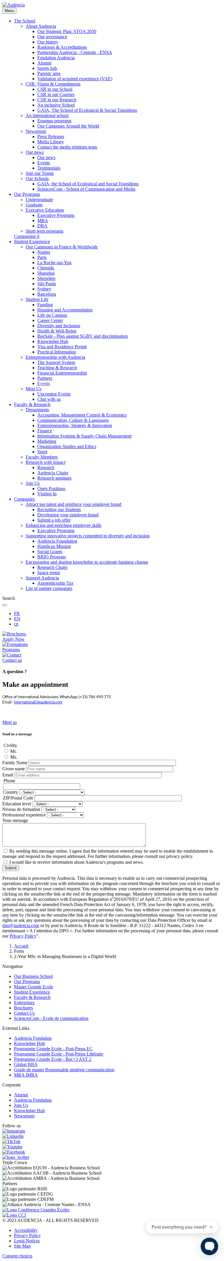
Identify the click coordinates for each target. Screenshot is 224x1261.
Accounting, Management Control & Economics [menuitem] (82, 414)
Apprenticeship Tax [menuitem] (55, 583)
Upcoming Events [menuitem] (54, 393)
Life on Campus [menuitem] (52, 315)
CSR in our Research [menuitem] (56, 99)
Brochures (23, 1007)
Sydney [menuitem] (44, 288)
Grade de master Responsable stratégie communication (64, 1069)
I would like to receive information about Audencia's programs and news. (76, 862)
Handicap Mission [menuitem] (54, 546)
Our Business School (33, 976)
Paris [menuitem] (41, 257)
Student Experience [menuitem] (32, 241)
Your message (15, 820)
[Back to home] (13, 4)
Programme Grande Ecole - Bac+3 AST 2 (52, 1059)
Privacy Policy (27, 1235)
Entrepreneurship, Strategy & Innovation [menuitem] (74, 425)
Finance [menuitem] (44, 430)
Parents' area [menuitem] (48, 73)
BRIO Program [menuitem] (51, 556)
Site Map (22, 1245)
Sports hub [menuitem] (47, 68)
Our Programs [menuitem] (27, 194)
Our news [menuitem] (35, 152)
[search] (4, 605)
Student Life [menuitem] (37, 299)
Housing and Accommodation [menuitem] (64, 309)
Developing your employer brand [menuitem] (68, 514)
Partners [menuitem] (44, 378)
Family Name (14, 762)
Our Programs (27, 981)
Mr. (13, 751)
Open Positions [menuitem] (51, 488)
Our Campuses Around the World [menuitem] (68, 125)
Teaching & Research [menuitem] (57, 367)
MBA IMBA (26, 1074)
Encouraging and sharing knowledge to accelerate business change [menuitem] (87, 562)
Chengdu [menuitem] (45, 267)
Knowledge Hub (29, 1043)
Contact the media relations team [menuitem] (67, 146)
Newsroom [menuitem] (36, 131)
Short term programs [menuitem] (44, 231)
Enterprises (24, 1002)
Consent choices (17, 1255)
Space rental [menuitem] (48, 572)
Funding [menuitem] (45, 304)
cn (16, 623)
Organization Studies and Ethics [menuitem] (66, 446)
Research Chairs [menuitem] (52, 567)
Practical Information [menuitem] (56, 351)
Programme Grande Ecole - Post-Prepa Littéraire (58, 1053)
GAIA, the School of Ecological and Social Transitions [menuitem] (88, 183)
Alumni (21, 1094)
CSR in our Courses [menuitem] (55, 94)
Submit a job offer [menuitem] (54, 520)
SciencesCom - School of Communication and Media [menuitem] (86, 189)
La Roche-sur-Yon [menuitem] (54, 262)
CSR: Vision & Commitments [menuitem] (53, 83)
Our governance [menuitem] (52, 36)
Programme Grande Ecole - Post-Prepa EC (53, 1048)
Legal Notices (27, 1240)
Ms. (13, 757)
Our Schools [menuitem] (37, 178)
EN (17, 618)
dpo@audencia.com (20, 925)
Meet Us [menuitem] (33, 388)
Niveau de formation (21, 809)
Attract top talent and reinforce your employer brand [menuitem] (73, 504)
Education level (16, 803)
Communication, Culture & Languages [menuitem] (73, 420)
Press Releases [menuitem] (50, 136)
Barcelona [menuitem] (46, 294)
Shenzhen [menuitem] (46, 278)
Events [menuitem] (43, 162)
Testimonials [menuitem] (48, 168)
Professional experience (24, 814)
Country (10, 792)
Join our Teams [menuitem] (40, 173)
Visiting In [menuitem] (47, 493)
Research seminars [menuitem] (54, 478)
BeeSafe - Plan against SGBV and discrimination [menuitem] (82, 336)
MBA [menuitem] (42, 220)
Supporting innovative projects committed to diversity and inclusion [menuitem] (88, 535)
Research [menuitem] (45, 467)
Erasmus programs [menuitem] (54, 120)
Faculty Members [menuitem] (42, 456)
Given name (13, 768)
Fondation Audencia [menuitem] (56, 57)
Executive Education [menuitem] (45, 210)
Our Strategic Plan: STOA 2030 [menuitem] (66, 31)
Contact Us (24, 1013)
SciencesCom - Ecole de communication (51, 1018)
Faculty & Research (32, 997)
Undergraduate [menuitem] (39, 199)
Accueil (21, 945)
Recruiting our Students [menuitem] (59, 509)
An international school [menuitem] (47, 115)
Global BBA (26, 1064)
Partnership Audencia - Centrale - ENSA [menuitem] (74, 52)
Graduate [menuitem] (34, 204)
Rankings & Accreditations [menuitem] (62, 47)
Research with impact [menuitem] (45, 462)
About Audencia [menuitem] (41, 26)
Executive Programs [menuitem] (55, 215)
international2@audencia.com (38, 702)
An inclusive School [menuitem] (56, 104)
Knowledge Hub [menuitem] (52, 341)
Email (7, 774)
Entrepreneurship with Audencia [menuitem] (55, 357)
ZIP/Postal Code (18, 797)
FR (17, 613)
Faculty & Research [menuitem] (32, 404)
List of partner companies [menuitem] (49, 588)
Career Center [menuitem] (50, 320)
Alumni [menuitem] (44, 62)
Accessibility (26, 1230)
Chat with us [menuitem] (49, 399)
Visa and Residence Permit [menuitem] (62, 346)
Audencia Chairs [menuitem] (52, 472)
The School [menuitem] (24, 20)
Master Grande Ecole (33, 986)
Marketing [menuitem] (46, 441)
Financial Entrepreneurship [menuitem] (62, 372)
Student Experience (32, 992)
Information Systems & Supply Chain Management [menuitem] (84, 435)
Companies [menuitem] (24, 499)
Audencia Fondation (33, 1038)
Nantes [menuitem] (43, 252)
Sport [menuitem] (42, 451)
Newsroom (24, 1115)
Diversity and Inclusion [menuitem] (58, 325)
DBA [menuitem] (42, 225)
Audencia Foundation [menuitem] (57, 541)
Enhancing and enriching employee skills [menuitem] (63, 525)
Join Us (21, 1105)
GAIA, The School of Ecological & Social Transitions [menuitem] (87, 110)
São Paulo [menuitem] (46, 283)
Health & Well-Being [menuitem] (56, 330)
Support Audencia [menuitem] (42, 577)
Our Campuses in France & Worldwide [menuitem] (62, 246)
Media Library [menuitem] (50, 141)
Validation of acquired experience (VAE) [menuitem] (74, 78)
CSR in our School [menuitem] (54, 89)
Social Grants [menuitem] (49, 551)
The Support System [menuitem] (56, 362)
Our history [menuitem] (47, 41)
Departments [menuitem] (37, 409)
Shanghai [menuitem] (46, 273)
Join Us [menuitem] (33, 483)
